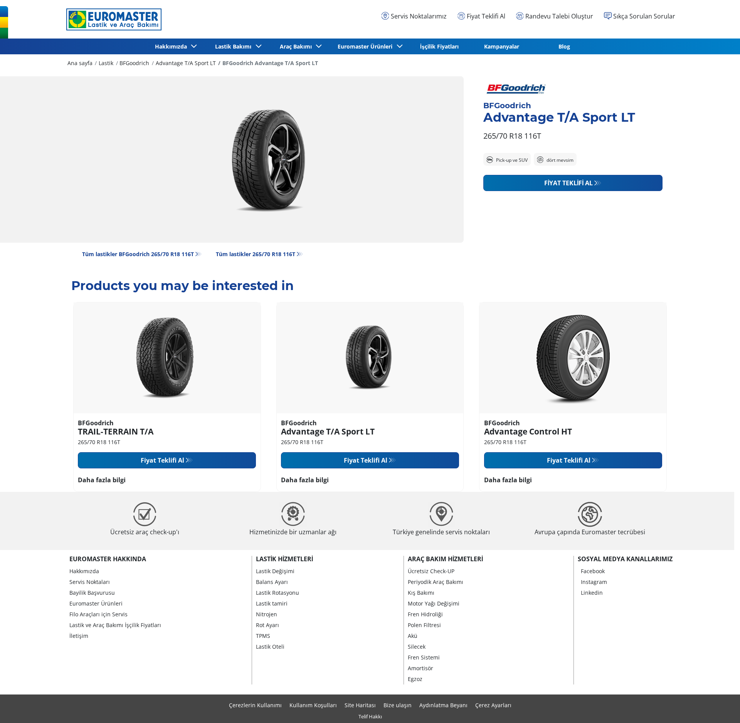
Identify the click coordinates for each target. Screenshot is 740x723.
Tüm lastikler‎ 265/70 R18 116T (255, 254)
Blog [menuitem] (564, 46)
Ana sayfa (79, 63)
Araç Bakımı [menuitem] (297, 46)
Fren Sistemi (424, 657)
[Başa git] (719, 706)
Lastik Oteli (270, 646)
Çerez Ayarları (493, 705)
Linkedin (592, 592)
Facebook (593, 571)
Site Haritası (360, 705)
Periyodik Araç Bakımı (435, 581)
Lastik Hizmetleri (284, 559)
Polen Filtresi (424, 625)
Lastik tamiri (272, 603)
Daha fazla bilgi (102, 480)
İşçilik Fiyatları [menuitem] (439, 46)
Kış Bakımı (421, 592)
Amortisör (420, 668)
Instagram (594, 581)
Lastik (106, 63)
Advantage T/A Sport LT (186, 63)
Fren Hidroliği (425, 614)
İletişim (78, 635)
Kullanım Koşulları (313, 705)
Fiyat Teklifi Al (568, 183)
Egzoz (415, 679)
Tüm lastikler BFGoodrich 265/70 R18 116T (138, 254)
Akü (412, 635)
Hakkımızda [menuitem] (172, 46)
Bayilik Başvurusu (92, 592)
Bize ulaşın (397, 705)
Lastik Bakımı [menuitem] (234, 46)
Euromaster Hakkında (107, 559)
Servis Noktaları (89, 581)
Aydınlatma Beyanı (443, 705)
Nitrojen (266, 614)
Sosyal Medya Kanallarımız (625, 559)
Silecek (417, 646)
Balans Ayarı (272, 581)
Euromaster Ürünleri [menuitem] (366, 46)
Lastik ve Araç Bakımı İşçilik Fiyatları (115, 625)
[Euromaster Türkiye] (112, 19)
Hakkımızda (84, 571)
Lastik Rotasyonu (277, 592)
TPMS (263, 635)
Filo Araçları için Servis (98, 614)
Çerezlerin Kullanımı (255, 705)
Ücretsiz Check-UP (431, 571)
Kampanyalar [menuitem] (501, 46)
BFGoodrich (134, 63)
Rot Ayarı (267, 625)
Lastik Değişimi (275, 571)
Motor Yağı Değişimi (433, 603)
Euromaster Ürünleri (96, 603)
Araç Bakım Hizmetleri (445, 559)
